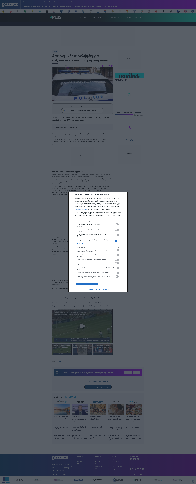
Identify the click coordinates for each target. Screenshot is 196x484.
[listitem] (98, 221)
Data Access (98, 289)
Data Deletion (89, 289)
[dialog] (98, 242)
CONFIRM (87, 284)
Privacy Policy (106, 289)
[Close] (124, 194)
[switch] (117, 224)
